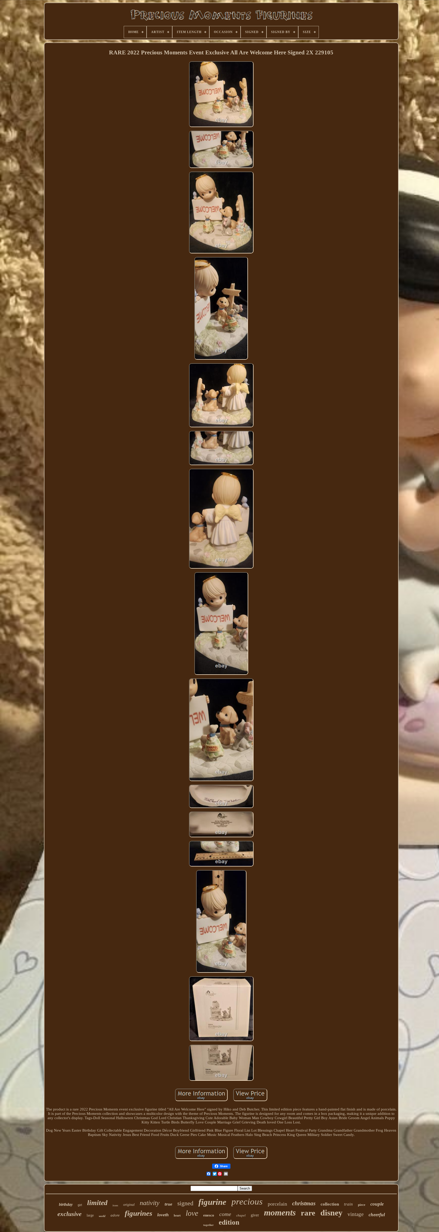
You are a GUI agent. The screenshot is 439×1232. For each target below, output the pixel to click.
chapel (241, 1215)
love (192, 1213)
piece (361, 1205)
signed (185, 1203)
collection (330, 1204)
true (168, 1204)
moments (280, 1212)
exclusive (69, 1213)
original (129, 1205)
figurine (212, 1202)
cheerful (377, 1214)
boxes (115, 1205)
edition (229, 1222)
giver (255, 1215)
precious (247, 1202)
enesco (208, 1215)
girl (80, 1205)
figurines (138, 1213)
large (90, 1215)
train (348, 1204)
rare (308, 1212)
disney (331, 1212)
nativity (150, 1203)
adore (115, 1215)
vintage (356, 1214)
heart (177, 1215)
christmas (304, 1203)
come (225, 1214)
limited (97, 1203)
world (102, 1216)
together (208, 1224)
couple (377, 1204)
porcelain (277, 1204)
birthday (66, 1204)
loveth (163, 1214)
